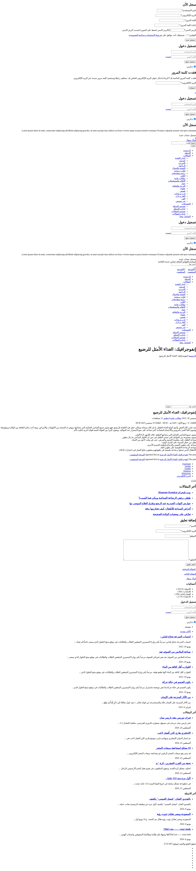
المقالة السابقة (189, 569)
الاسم (193, 526)
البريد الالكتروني (184, 476)
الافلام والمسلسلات (176, 181)
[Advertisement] (98, 377)
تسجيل (188, 627)
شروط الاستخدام (154, 35)
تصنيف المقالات (178, 211)
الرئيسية (187, 150)
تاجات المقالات (178, 214)
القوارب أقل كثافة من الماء (176, 666)
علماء (182, 188)
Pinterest (187, 471)
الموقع (193, 536)
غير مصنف (180, 201)
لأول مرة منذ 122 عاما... (178, 778)
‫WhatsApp (186, 473)
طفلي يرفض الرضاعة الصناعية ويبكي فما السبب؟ (165, 497)
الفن (183, 199)
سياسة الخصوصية (137, 35)
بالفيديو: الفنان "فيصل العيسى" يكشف (170, 798)
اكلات (182, 176)
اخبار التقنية (180, 158)
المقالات (187, 155)
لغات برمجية (179, 171)
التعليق (192, 560)
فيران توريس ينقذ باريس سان (175, 717)
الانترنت (182, 163)
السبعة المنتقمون (137, 455)
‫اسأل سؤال (191, 140)
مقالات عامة (179, 178)
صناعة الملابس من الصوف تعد (175, 651)
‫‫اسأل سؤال (191, 579)
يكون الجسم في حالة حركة (176, 682)
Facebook (186, 464)
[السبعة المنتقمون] (185, 272)
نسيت (168, 57)
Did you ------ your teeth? (177, 829)
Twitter (188, 466)
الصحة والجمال (178, 168)
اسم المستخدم (189, 10)
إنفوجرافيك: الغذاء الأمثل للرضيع (174, 455)
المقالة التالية (190, 574)
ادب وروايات (179, 193)
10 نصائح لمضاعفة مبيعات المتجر (173, 748)
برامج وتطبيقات (178, 173)
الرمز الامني (190, 30)
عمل (183, 183)
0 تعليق (166, 418)
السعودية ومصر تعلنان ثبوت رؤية (174, 814)
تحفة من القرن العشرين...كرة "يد (173, 763)
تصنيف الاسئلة (179, 206)
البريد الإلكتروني (188, 15)
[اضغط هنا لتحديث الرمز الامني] (163, 30)
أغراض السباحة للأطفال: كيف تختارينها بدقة (168, 508)
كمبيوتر (182, 160)
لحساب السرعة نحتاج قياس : (175, 636)
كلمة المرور (190, 20)
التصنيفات (186, 204)
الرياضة (182, 166)
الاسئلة (188, 153)
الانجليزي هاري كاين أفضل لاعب (174, 733)
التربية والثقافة (178, 186)
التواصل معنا (185, 216)
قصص (182, 191)
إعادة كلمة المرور (187, 25)
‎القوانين (192, 35)
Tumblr (188, 469)
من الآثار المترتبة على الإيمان (176, 697)
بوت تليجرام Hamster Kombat (174, 492)
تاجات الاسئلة (179, 209)
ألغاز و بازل (180, 196)
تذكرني (190, 67)
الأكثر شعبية (185, 631)
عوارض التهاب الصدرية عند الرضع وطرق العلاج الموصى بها (160, 503)
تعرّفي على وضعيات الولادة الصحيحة (172, 514)
